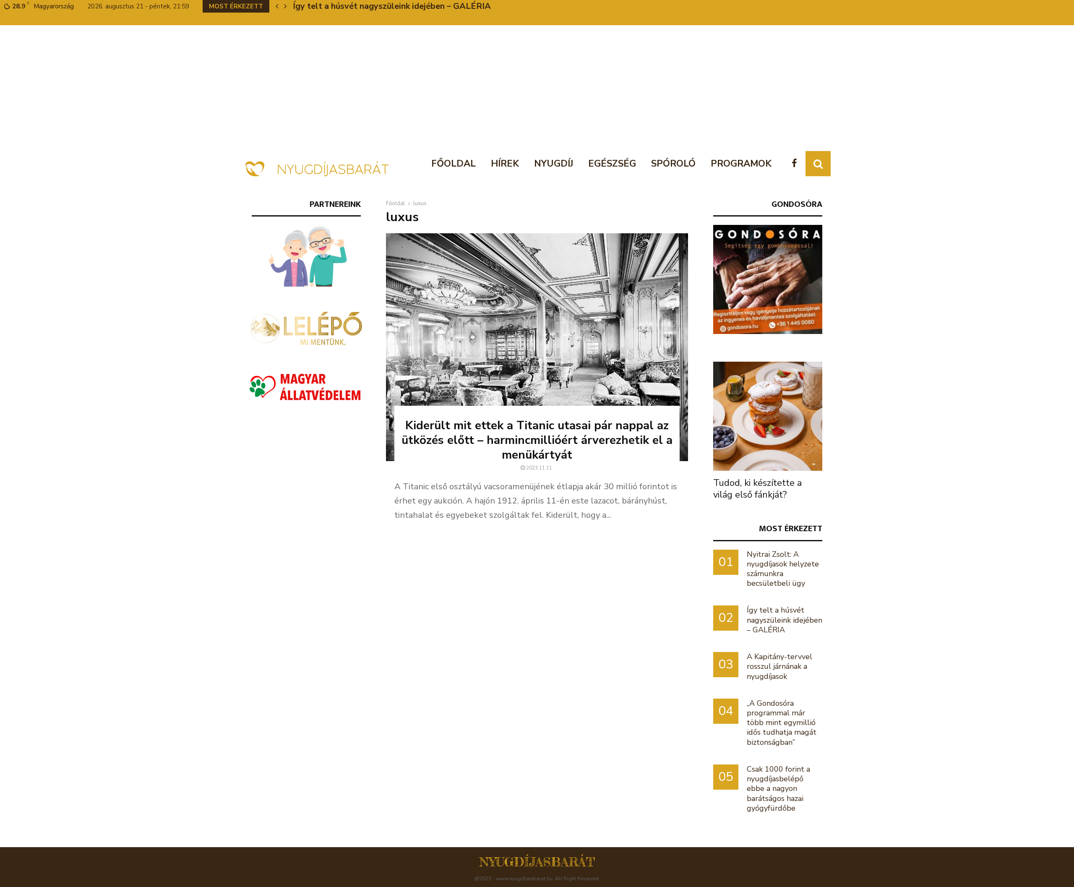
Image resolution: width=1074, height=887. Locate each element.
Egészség (612, 163)
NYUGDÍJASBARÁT (537, 862)
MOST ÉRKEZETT (790, 528)
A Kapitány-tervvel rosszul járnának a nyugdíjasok (391, 6)
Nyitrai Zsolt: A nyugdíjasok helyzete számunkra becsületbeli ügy (783, 569)
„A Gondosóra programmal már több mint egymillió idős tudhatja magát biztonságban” (781, 722)
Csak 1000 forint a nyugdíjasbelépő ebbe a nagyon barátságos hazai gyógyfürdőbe (778, 788)
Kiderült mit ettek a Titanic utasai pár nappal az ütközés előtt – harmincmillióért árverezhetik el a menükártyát (537, 440)
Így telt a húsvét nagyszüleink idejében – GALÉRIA (784, 619)
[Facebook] (796, 164)
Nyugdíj (553, 163)
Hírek (505, 163)
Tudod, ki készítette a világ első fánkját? (757, 489)
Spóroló (673, 163)
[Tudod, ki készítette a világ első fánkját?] (767, 416)
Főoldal (453, 163)
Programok (741, 163)
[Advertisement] (537, 88)
